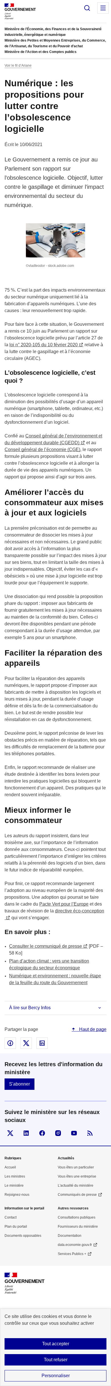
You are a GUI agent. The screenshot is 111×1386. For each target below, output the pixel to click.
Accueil (10, 1167)
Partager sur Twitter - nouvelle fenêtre (26, 1043)
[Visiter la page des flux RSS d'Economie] (90, 1133)
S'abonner (19, 1084)
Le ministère (14, 1186)
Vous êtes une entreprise (77, 1176)
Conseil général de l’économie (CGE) (42, 449)
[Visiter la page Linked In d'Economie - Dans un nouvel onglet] (26, 1133)
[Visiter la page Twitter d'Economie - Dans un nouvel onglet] (10, 1133)
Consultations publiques (76, 1217)
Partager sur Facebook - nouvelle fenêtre (10, 1043)
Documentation (69, 1236)
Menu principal (103, 8)
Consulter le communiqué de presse (45, 946)
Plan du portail (16, 1227)
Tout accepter (55, 1343)
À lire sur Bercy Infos (30, 1007)
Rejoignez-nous (17, 1195)
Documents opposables (23, 1236)
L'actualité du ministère (75, 1186)
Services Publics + (72, 1254)
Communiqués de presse (77, 1195)
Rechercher (87, 8)
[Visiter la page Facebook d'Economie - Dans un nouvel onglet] (42, 1133)
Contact (11, 1217)
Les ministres (15, 1176)
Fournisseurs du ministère (78, 1227)
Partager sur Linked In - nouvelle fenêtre (42, 1043)
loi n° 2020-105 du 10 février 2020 (43, 344)
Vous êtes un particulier (76, 1167)
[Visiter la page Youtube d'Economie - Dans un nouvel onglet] (74, 1133)
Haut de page (92, 1029)
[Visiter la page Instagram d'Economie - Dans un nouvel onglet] (58, 1133)
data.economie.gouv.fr (75, 1245)
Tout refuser (55, 1359)
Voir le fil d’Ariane (18, 65)
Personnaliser (56, 1375)
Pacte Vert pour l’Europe (64, 904)
